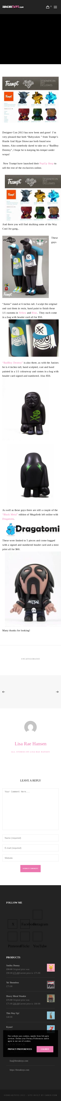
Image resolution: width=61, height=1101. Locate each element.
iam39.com (51, 1095)
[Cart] (48, 7)
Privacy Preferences (20, 1049)
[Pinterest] (12, 936)
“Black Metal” (10, 514)
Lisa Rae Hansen (32, 33)
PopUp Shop (46, 163)
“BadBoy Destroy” (12, 362)
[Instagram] (37, 914)
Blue (34, 312)
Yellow (22, 312)
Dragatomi (8, 519)
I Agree (45, 1049)
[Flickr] (25, 936)
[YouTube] (37, 936)
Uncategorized (30, 659)
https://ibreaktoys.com (19, 1070)
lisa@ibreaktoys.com (19, 1061)
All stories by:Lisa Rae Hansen (30, 752)
